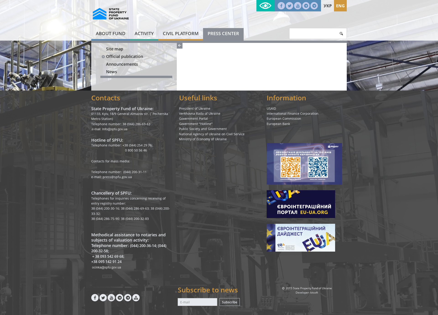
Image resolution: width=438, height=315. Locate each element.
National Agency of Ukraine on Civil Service (212, 134)
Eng (340, 5)
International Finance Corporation (292, 113)
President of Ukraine (194, 108)
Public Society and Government (203, 129)
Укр (328, 5)
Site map (114, 49)
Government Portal (193, 118)
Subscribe (229, 302)
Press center (223, 33)
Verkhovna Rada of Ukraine (199, 113)
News (111, 71)
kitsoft (314, 292)
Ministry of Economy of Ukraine (203, 139)
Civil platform (180, 33)
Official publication (124, 56)
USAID (271, 108)
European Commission (284, 118)
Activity (144, 33)
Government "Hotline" (196, 124)
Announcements (122, 64)
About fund (110, 33)
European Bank (278, 124)
